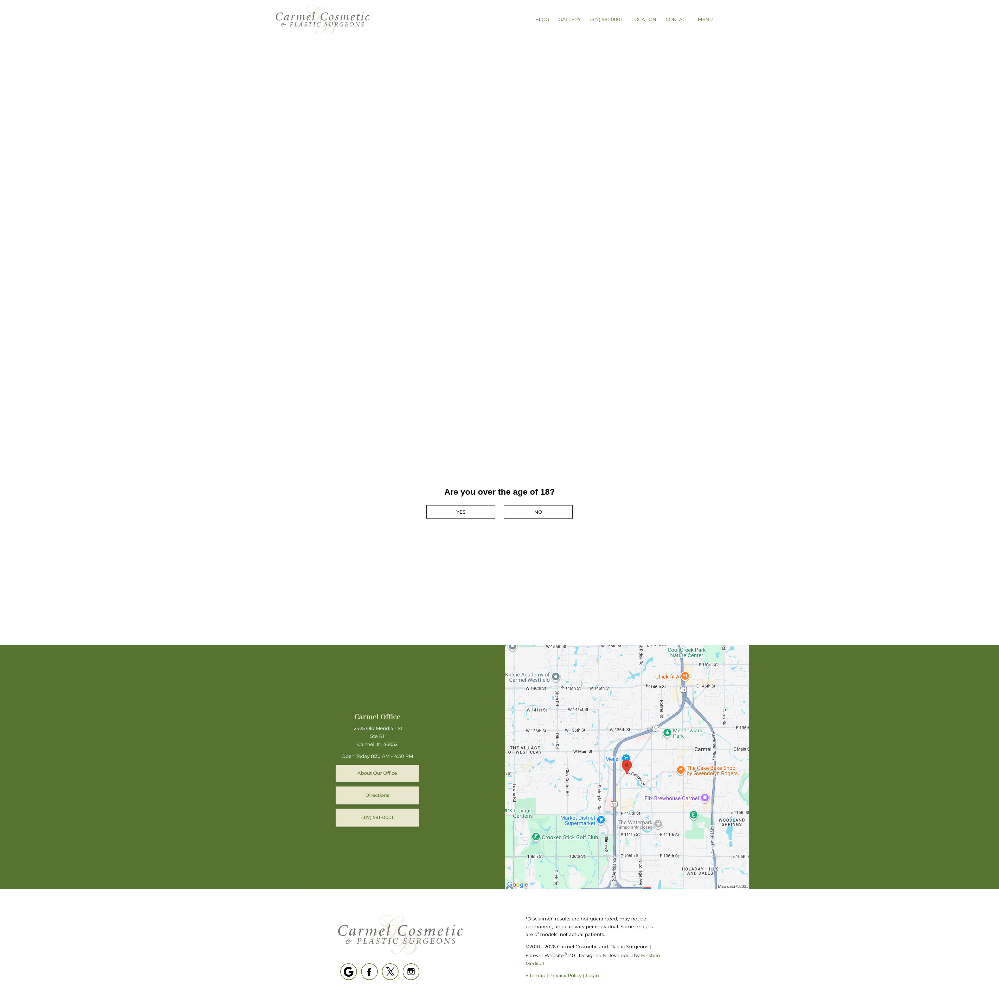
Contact (677, 19)
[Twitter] (390, 971)
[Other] (348, 971)
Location (643, 19)
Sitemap (535, 975)
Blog (542, 19)
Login (592, 975)
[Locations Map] (627, 766)
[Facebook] (369, 971)
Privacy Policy (565, 975)
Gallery (570, 19)
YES (460, 512)
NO (538, 512)
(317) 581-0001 (606, 19)
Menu (705, 19)
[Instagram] (411, 971)
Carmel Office (377, 717)
